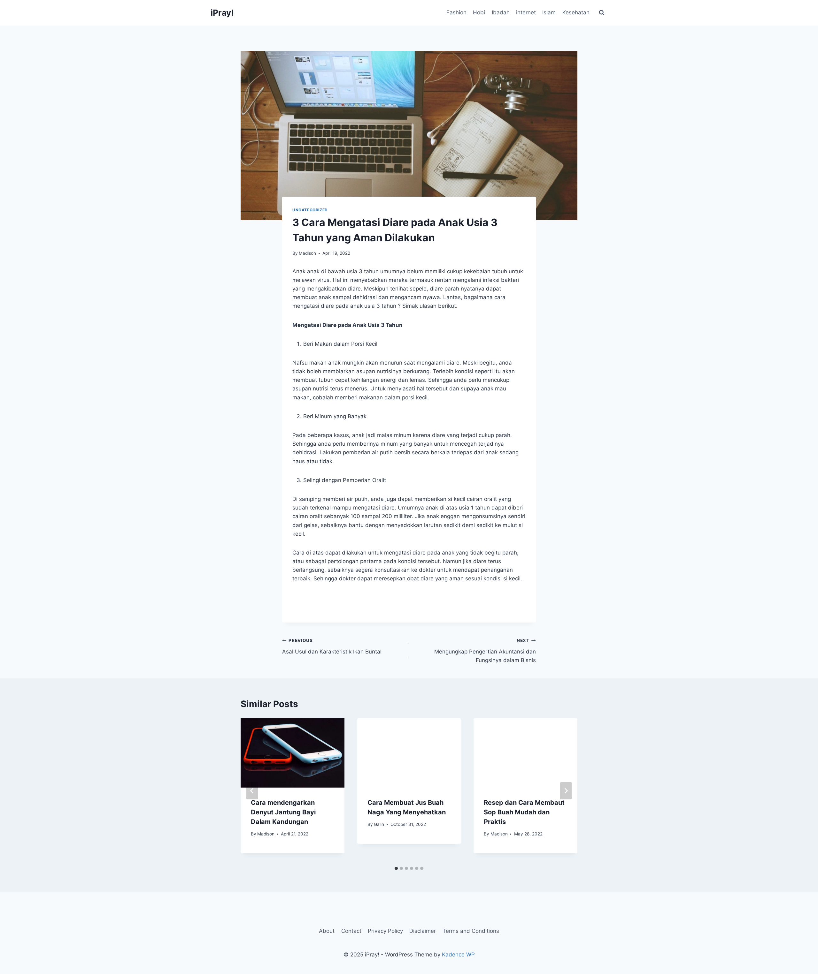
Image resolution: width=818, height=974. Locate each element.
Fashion (456, 12)
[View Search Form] (601, 13)
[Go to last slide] (252, 790)
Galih (379, 824)
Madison (307, 253)
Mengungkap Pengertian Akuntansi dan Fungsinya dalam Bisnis (485, 650)
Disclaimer (422, 931)
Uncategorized (310, 210)
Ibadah (501, 12)
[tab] (396, 868)
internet (526, 12)
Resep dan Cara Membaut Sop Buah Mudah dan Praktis (524, 812)
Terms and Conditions (471, 931)
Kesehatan (576, 12)
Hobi (479, 12)
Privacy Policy (385, 931)
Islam (549, 12)
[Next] (566, 790)
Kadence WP (458, 954)
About (327, 931)
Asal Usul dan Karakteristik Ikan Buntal (332, 646)
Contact (351, 931)
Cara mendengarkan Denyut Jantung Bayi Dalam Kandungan (283, 812)
